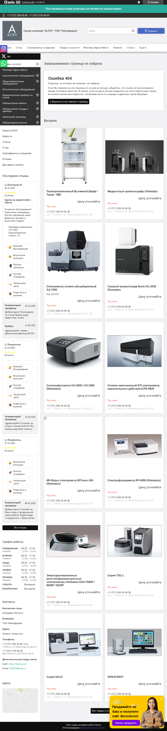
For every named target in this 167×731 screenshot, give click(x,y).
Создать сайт (28, 2)
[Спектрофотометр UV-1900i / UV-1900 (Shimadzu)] (73, 351)
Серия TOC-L (115, 575)
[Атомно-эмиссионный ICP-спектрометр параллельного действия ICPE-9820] (134, 351)
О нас (19, 47)
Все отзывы (20, 527)
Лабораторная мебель (14, 103)
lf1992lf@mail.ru (17, 668)
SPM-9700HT (115, 677)
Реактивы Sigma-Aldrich (96, 47)
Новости (117, 47)
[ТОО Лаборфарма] (12, 30)
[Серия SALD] (73, 642)
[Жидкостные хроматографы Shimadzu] (134, 157)
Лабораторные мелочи (14, 122)
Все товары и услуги (103, 710)
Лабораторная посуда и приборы (15, 110)
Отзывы (7, 159)
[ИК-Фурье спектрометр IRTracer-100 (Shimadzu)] (73, 446)
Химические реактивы (14, 117)
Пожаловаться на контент (93, 728)
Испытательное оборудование (18, 89)
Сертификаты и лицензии (41, 47)
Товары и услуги (68, 47)
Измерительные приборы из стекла (17, 96)
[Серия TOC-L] (134, 541)
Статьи (130, 47)
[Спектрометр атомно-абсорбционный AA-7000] (73, 252)
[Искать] (133, 31)
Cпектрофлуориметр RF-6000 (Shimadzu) (134, 480)
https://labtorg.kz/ (18, 664)
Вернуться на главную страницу (70, 101)
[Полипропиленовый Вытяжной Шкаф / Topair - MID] (73, 157)
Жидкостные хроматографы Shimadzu (132, 191)
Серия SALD (54, 677)
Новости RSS (10, 130)
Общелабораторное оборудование (13, 82)
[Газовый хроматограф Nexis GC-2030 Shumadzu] (134, 252)
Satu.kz (98, 725)
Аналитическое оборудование (18, 75)
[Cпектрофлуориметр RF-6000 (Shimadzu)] (134, 446)
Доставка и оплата (12, 164)
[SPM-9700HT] (134, 642)
